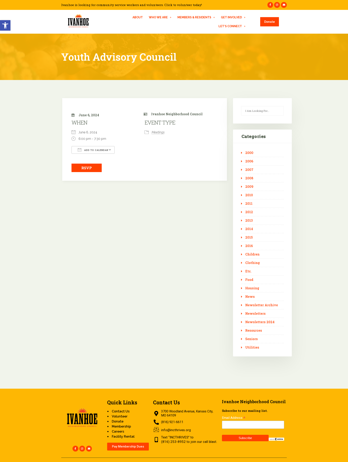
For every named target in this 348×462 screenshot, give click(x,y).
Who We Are (158, 17)
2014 (249, 229)
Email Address (233, 417)
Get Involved (231, 17)
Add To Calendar (95, 150)
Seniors (251, 339)
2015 (249, 237)
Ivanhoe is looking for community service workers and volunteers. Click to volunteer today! (131, 5)
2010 (249, 195)
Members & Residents (194, 17)
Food (249, 280)
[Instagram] (277, 5)
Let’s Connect (230, 26)
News (250, 297)
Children (252, 254)
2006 (249, 161)
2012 (249, 212)
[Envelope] (284, 5)
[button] (5, 25)
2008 (249, 178)
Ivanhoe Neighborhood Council (177, 114)
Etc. (248, 271)
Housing (252, 288)
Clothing (252, 263)
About (138, 17)
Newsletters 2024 (259, 322)
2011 (249, 203)
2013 (249, 220)
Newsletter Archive (261, 305)
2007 (249, 170)
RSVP (86, 167)
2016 (249, 246)
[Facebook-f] (270, 5)
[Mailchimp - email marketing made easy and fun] (276, 439)
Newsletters (255, 313)
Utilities (252, 347)
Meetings (158, 132)
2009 (249, 187)
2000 (249, 153)
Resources (253, 330)
